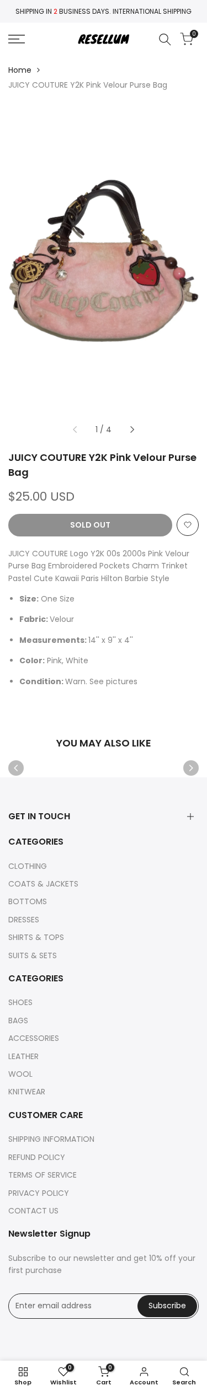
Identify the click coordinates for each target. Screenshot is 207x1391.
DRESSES (23, 919)
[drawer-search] (165, 39)
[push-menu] (16, 39)
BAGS (18, 1020)
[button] (188, 525)
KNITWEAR (26, 1091)
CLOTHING (27, 866)
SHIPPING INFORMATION (51, 1139)
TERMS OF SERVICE (42, 1174)
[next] (132, 429)
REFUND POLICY (36, 1157)
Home (19, 70)
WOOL (20, 1073)
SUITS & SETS (32, 955)
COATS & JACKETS (43, 883)
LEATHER (23, 1056)
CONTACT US (33, 1210)
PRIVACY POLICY (38, 1193)
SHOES (20, 1002)
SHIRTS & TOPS (36, 937)
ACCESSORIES (33, 1038)
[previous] (74, 429)
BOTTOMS (27, 901)
